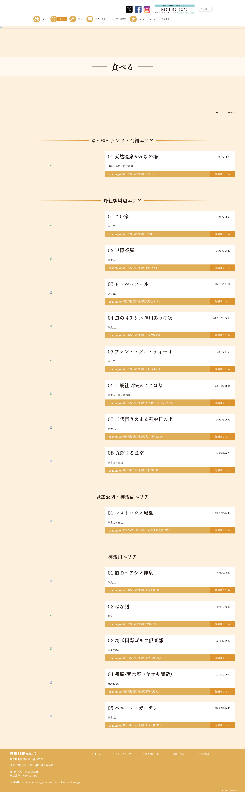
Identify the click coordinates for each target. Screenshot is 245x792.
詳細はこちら (222, 174)
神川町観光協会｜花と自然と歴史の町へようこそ (49, 9)
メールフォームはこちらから (175, 12)
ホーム (217, 112)
